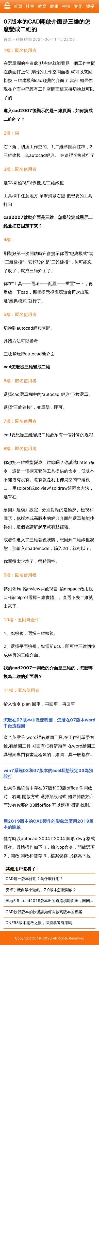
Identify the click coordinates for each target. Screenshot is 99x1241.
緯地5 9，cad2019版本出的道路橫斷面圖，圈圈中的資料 (50, 900)
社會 (30, 6)
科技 (66, 6)
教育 (42, 6)
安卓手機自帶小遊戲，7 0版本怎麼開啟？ (41, 889)
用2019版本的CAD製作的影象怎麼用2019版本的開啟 (49, 824)
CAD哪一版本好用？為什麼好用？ (34, 878)
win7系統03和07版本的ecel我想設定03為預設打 (48, 773)
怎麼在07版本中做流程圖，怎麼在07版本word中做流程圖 (49, 722)
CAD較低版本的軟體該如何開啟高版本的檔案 (44, 911)
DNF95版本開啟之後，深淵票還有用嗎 (39, 922)
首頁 (18, 6)
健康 (54, 6)
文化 (78, 6)
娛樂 (90, 6)
